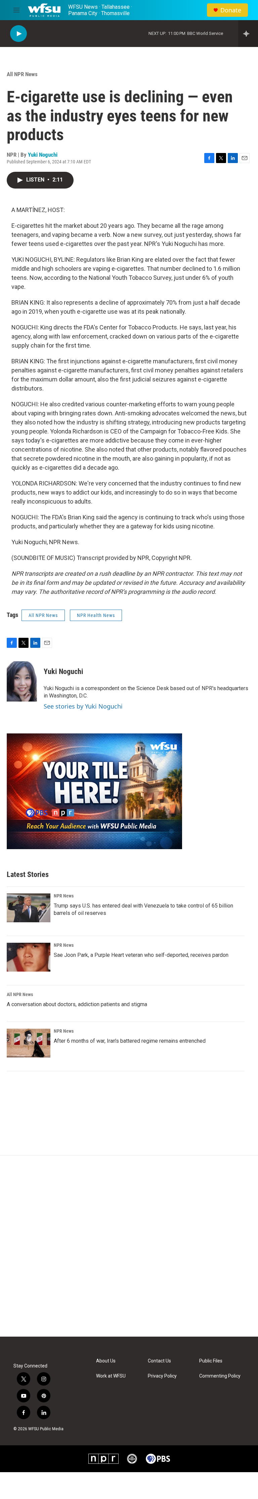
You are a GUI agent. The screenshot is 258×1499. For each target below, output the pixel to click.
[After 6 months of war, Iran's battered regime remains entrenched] (28, 1043)
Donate (230, 10)
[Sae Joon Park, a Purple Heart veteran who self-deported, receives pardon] (28, 957)
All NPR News (22, 74)
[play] (18, 34)
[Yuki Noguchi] (22, 681)
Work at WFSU (111, 1376)
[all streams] (248, 33)
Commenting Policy (220, 1376)
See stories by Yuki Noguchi (83, 706)
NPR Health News (96, 615)
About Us (106, 1360)
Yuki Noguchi (42, 154)
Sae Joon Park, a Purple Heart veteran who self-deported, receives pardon (141, 955)
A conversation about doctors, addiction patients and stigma (77, 1004)
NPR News (64, 895)
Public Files (210, 1360)
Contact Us (159, 1360)
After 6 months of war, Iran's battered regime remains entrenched (130, 1041)
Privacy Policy (162, 1376)
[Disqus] (129, 1246)
